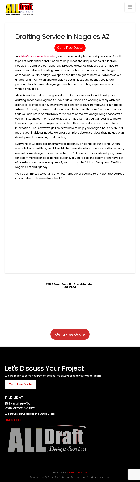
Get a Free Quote (70, 48)
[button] (130, 7)
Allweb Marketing (77, 473)
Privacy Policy (13, 420)
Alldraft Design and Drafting (37, 56)
